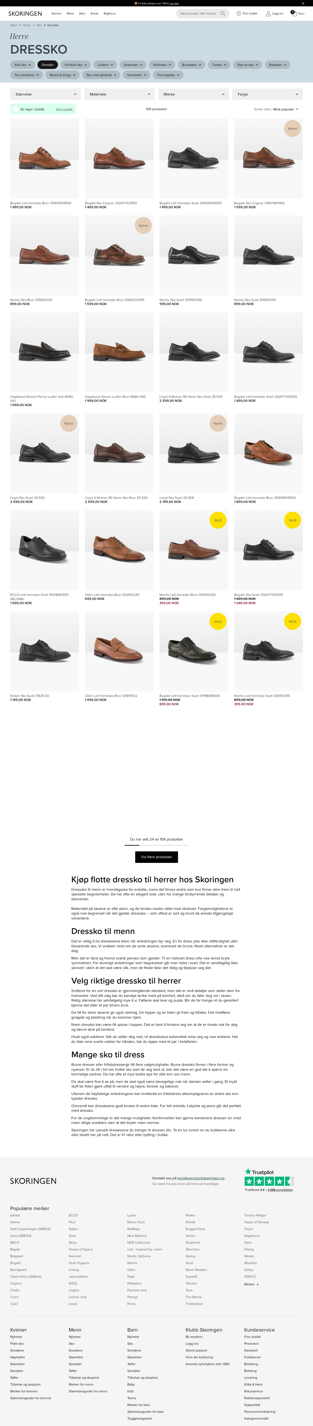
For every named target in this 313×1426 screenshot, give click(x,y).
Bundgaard (18, 1270)
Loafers (103, 64)
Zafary (248, 1270)
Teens (131, 1398)
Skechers (192, 1249)
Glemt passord (196, 1350)
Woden (249, 1256)
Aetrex (15, 1222)
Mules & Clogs (60, 75)
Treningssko (166, 75)
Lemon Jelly (78, 1297)
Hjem (13, 25)
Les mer (174, 3)
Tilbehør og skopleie (25, 1384)
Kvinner (57, 13)
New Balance (137, 1235)
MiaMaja (133, 1229)
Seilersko (160, 64)
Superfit (191, 1276)
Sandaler (16, 1371)
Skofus (191, 1256)
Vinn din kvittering (199, 1357)
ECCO (73, 1215)
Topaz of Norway (256, 1222)
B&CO (14, 1242)
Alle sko (20, 64)
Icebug (74, 1270)
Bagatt (15, 1249)
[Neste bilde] (71, 158)
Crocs (14, 1297)
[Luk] (303, 3)
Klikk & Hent (253, 1384)
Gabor (73, 1229)
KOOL (73, 1283)
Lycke (131, 1215)
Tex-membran (24, 75)
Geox (73, 1242)
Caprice (16, 1283)
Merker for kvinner (23, 1391)
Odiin (131, 1270)
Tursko (217, 64)
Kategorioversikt (256, 1418)
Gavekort (251, 1350)
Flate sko (17, 1343)
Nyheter (16, 1337)
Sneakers (17, 1350)
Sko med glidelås (99, 75)
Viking (249, 1249)
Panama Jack (137, 1290)
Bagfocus (110, 13)
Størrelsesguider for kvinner (30, 1398)
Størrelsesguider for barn (145, 1411)
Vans (247, 1242)
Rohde (190, 1222)
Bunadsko (189, 64)
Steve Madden (196, 1270)
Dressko (53, 25)
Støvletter (17, 1364)
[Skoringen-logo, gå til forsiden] (25, 13)
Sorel (189, 1263)
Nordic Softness (139, 1256)
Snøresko (131, 64)
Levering (250, 1377)
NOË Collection (138, 1242)
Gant (72, 1235)
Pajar (131, 1276)
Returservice (253, 1391)
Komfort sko (73, 64)
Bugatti (15, 1263)
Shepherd (193, 1242)
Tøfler (14, 1377)
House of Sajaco (81, 1249)
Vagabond (251, 1235)
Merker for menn (81, 1384)
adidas (15, 1215)
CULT (14, 1304)
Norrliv (132, 1263)
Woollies (250, 1263)
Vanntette (134, 75)
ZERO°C (250, 1276)
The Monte (194, 1297)
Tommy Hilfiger (255, 1215)
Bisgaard (16, 1256)
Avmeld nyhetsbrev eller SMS (208, 1364)
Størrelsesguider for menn (88, 1391)
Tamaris (191, 1283)
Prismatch (251, 1343)
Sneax (94, 13)
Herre (27, 25)
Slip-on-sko (245, 64)
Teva (189, 1290)
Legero (74, 1290)
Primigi (132, 1297)
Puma (131, 1304)
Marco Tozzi (136, 1222)
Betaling (250, 1371)
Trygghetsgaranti (139, 1418)
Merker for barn (138, 1405)
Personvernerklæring (259, 1411)
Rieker (190, 1215)
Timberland (194, 1304)
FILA (72, 1222)
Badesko (275, 64)
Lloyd (73, 1304)
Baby (131, 1384)
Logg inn (192, 1343)
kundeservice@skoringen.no (201, 1178)
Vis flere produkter (156, 856)
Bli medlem (194, 1337)
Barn (82, 13)
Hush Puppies (79, 1263)
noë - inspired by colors (144, 1249)
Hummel (75, 1256)
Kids (130, 1391)
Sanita (190, 1235)
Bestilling (251, 1364)
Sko (39, 25)
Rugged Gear (195, 1229)
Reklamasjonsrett (257, 1398)
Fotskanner (252, 1357)
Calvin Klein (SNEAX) (25, 1276)
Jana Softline (78, 1276)
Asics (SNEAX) (20, 1235)
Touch (248, 1229)
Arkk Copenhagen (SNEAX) (30, 1229)
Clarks (14, 1290)
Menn (70, 13)
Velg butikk (64, 109)
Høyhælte (17, 1357)
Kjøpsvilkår (252, 1405)
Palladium (134, 1283)
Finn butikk (252, 1337)
